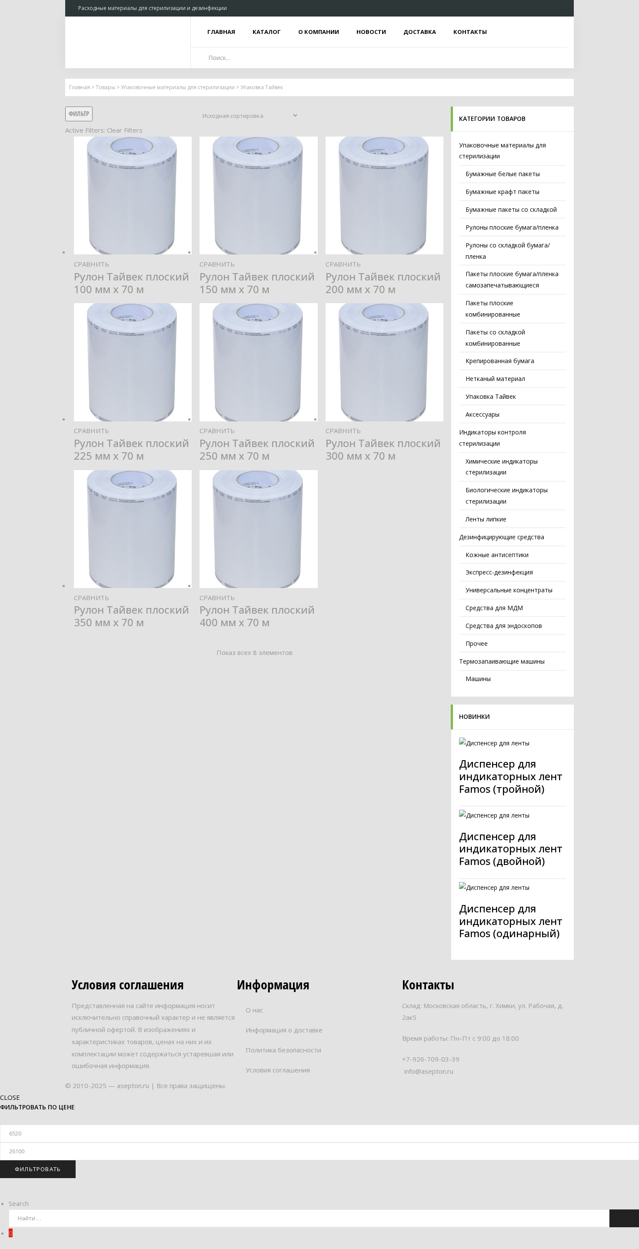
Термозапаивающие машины (502, 661)
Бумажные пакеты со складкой (511, 209)
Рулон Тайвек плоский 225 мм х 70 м (131, 449)
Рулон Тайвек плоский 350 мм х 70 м (131, 615)
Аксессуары (482, 414)
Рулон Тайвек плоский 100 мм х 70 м (131, 282)
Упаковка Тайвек (491, 396)
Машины (478, 679)
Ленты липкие (486, 519)
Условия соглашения (278, 1069)
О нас (254, 1009)
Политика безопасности (283, 1049)
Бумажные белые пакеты (503, 174)
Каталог (267, 32)
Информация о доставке (284, 1029)
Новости (371, 32)
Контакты (470, 32)
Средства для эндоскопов (504, 625)
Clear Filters (125, 130)
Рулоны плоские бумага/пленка (512, 227)
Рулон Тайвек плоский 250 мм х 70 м (257, 449)
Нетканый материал (495, 378)
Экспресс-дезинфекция (499, 572)
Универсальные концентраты (509, 590)
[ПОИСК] (624, 1218)
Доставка (419, 32)
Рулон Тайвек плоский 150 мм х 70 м (257, 282)
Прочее (477, 643)
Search (19, 1203)
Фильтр (79, 113)
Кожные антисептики (497, 555)
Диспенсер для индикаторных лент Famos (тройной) (510, 776)
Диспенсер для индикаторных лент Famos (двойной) (510, 848)
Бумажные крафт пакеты (502, 191)
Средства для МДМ (494, 608)
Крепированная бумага (500, 361)
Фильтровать (38, 1169)
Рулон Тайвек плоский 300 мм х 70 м (383, 449)
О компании (318, 32)
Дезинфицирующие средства (501, 537)
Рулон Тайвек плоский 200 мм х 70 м (383, 282)
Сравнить (91, 264)
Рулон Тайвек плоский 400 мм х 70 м (257, 615)
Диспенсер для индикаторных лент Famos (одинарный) (510, 921)
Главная (221, 32)
